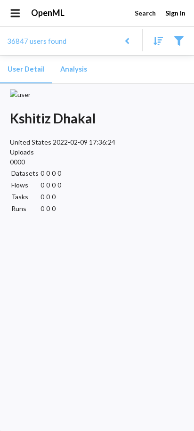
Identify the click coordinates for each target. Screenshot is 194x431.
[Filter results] (178, 40)
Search (145, 13)
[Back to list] (126, 40)
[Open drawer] (15, 13)
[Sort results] (155, 40)
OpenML (48, 13)
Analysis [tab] (73, 69)
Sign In (175, 13)
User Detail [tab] (26, 69)
